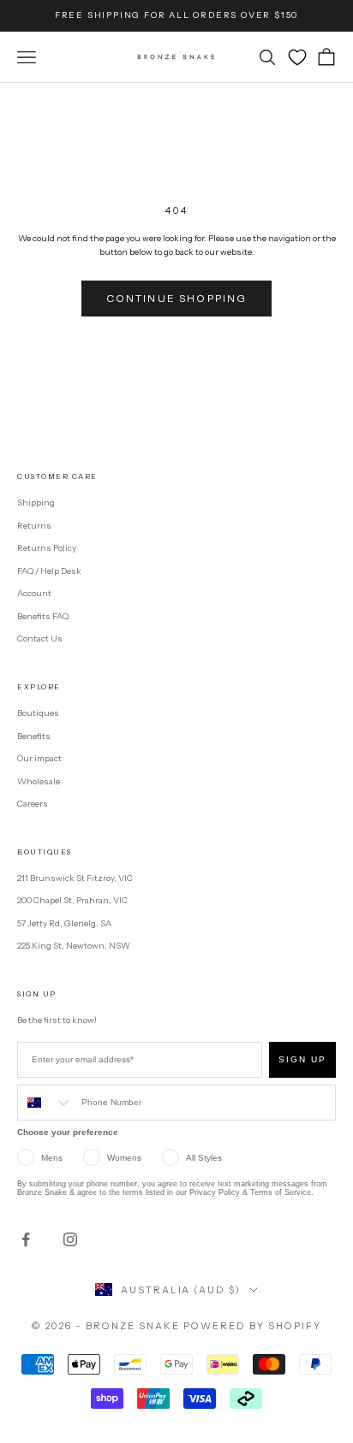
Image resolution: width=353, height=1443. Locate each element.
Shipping (36, 502)
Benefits (34, 736)
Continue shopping (177, 298)
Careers (32, 803)
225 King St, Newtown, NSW (73, 945)
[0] (297, 57)
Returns (34, 525)
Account (34, 593)
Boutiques (38, 713)
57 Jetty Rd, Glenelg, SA (64, 923)
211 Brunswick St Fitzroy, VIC (75, 878)
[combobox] (45, 1102)
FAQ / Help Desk (49, 571)
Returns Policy (46, 547)
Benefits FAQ (43, 616)
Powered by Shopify (252, 1326)
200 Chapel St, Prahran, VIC (72, 900)
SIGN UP (302, 1059)
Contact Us (40, 638)
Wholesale (38, 781)
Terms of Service (280, 1192)
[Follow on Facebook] (25, 1239)
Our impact (39, 758)
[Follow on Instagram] (70, 1239)
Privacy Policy (214, 1192)
